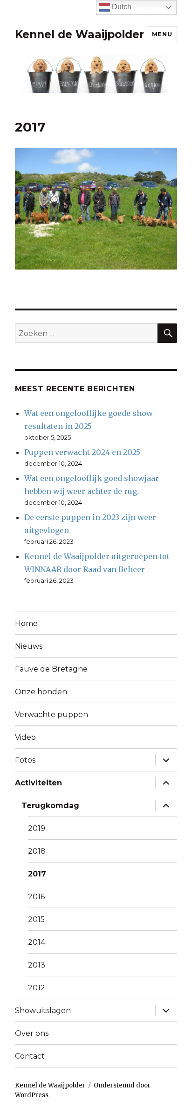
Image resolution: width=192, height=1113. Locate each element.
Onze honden (41, 691)
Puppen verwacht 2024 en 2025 (82, 452)
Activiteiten (38, 782)
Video (25, 737)
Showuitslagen (43, 1010)
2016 (36, 896)
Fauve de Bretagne (51, 669)
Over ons (31, 1033)
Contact (30, 1056)
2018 (37, 851)
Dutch (120, 7)
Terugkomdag (50, 805)
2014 (36, 942)
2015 (36, 919)
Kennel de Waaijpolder (79, 34)
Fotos (25, 760)
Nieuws (28, 646)
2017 (37, 873)
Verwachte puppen (51, 714)
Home (26, 623)
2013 (36, 965)
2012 (36, 987)
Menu (162, 34)
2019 (36, 828)
